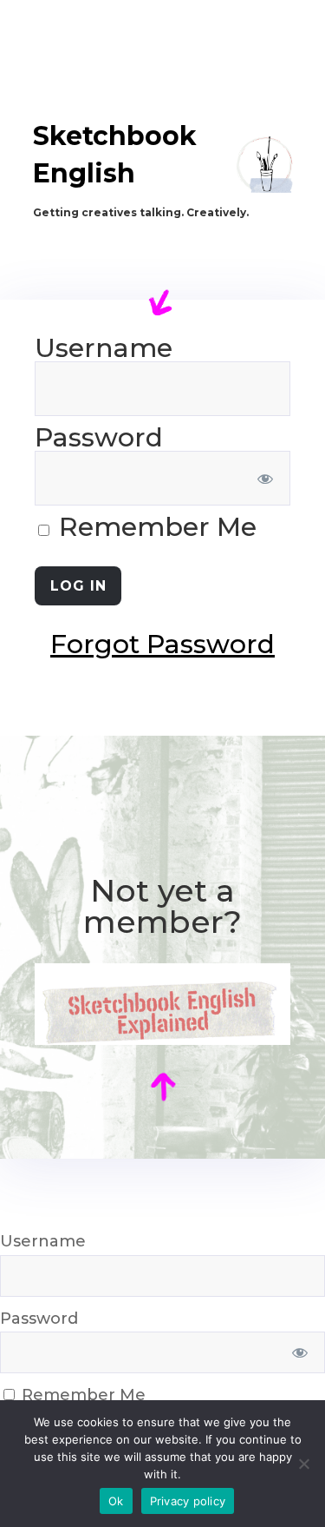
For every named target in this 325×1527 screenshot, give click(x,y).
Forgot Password (162, 644)
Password (99, 437)
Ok (116, 1501)
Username (103, 348)
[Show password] (265, 478)
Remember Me (154, 527)
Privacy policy (188, 1501)
